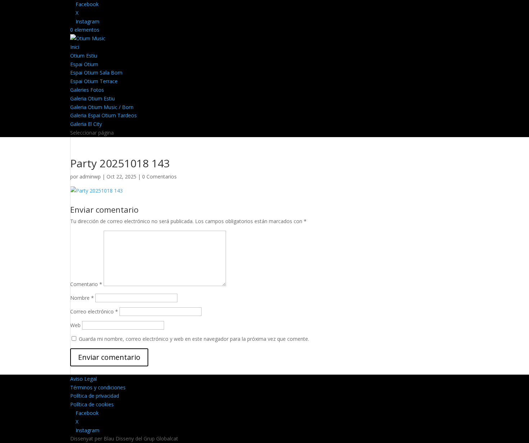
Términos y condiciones (98, 387)
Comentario (86, 284)
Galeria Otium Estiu (92, 98)
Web (75, 325)
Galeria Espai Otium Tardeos (103, 115)
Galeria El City (86, 124)
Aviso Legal (83, 378)
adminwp (90, 176)
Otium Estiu (83, 55)
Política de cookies (92, 404)
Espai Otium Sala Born (96, 72)
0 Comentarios (159, 176)
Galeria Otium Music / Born (102, 107)
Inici (74, 47)
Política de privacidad (94, 395)
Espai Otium (84, 64)
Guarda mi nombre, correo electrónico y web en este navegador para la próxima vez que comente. (194, 338)
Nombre (82, 297)
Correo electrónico (94, 311)
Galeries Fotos (87, 89)
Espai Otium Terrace (94, 81)
